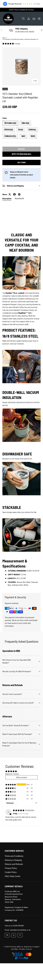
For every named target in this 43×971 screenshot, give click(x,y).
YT (20, 935)
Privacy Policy (11, 868)
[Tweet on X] (9, 194)
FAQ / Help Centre (12, 876)
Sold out (21, 149)
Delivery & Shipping (13, 860)
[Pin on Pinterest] (19, 194)
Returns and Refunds (14, 864)
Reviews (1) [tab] (19, 198)
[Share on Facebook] (14, 194)
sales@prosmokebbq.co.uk (20, 930)
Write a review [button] (21, 777)
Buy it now (22, 162)
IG (13, 935)
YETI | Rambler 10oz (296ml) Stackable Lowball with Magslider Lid (20, 39)
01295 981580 (18, 926)
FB (7, 935)
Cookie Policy (11, 872)
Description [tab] (6, 198)
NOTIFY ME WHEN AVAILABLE (21, 154)
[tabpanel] (21, 396)
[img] (19, 810)
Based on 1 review (12, 774)
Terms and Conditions (14, 856)
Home (4, 37)
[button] (34, 18)
